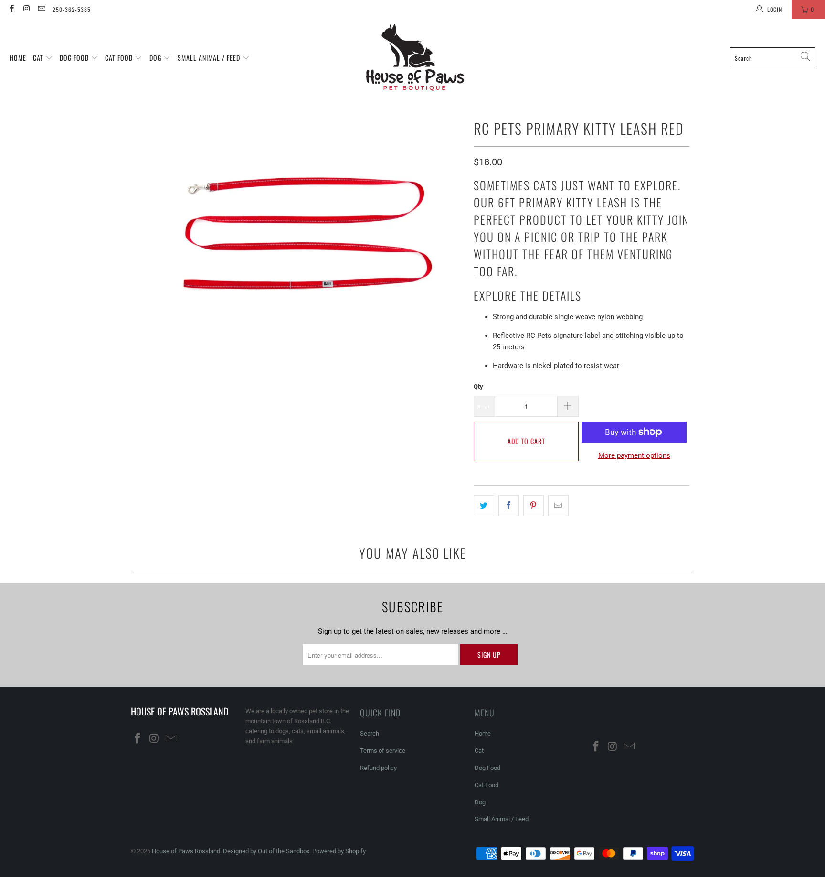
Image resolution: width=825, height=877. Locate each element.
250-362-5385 (72, 9)
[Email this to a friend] (558, 505)
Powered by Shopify (339, 851)
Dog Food (75, 58)
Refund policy (378, 767)
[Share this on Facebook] (508, 505)
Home (18, 58)
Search (369, 733)
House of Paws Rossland (186, 851)
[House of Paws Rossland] (415, 58)
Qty (478, 386)
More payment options (634, 455)
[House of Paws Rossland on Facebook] (11, 9)
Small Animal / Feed (210, 58)
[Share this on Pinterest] (533, 505)
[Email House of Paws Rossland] (41, 9)
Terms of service (382, 750)
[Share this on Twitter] (484, 505)
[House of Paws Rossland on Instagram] (26, 9)
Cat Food (120, 58)
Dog (156, 58)
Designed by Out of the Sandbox (266, 851)
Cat (39, 58)
